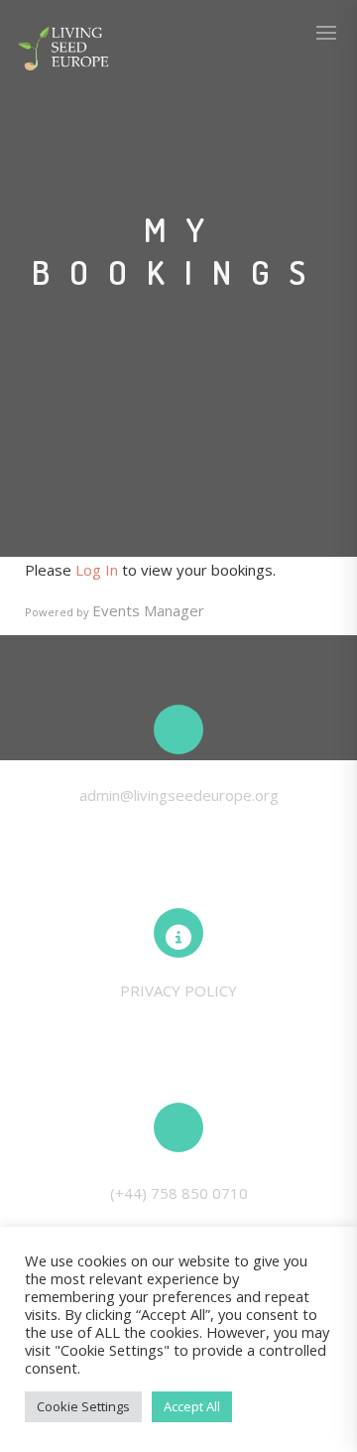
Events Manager (148, 610)
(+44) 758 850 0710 (179, 1193)
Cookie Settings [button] (83, 1406)
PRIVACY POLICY (178, 990)
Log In (96, 570)
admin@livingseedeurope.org (179, 795)
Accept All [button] (192, 1406)
